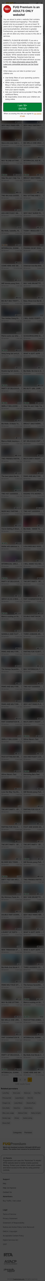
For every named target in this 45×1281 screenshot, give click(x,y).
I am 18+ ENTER (22, 107)
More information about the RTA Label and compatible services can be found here (20, 64)
